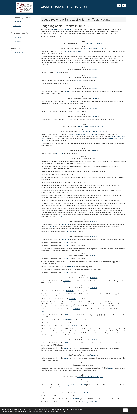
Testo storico (17, 26)
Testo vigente (17, 22)
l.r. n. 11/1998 (50, 227)
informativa (16, 411)
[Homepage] (24, 7)
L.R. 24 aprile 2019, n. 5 (80, 393)
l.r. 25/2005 (93, 150)
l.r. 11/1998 (93, 69)
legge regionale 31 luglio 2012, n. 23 (74, 385)
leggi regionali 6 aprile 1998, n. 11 (63, 29)
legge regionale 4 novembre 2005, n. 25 (93, 131)
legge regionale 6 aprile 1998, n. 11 (94, 48)
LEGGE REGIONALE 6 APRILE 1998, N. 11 (89, 43)
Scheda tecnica (18, 52)
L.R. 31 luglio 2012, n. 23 (89, 402)
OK (125, 410)
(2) (59, 386)
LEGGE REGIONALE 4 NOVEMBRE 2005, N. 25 (90, 126)
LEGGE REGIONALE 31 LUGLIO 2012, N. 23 (90, 377)
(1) (43, 311)
